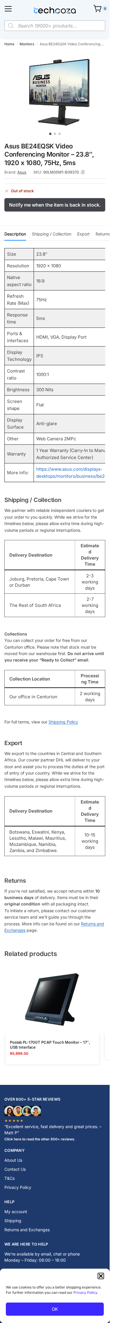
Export (83, 233)
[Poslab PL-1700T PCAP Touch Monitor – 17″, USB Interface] (52, 999)
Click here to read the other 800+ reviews (39, 1139)
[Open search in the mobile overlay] (54, 25)
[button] (101, 1276)
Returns (103, 233)
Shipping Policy (63, 721)
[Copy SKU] (82, 172)
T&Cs (9, 1178)
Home (9, 44)
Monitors (27, 44)
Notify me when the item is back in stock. (55, 205)
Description (15, 233)
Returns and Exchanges (27, 1229)
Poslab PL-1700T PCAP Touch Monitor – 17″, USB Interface (50, 1045)
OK (55, 1309)
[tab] (15, 233)
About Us (13, 1160)
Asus (21, 172)
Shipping (12, 1220)
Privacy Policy (85, 1292)
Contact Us (15, 1169)
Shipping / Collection (51, 233)
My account (15, 1211)
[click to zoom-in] (57, 89)
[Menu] (8, 9)
